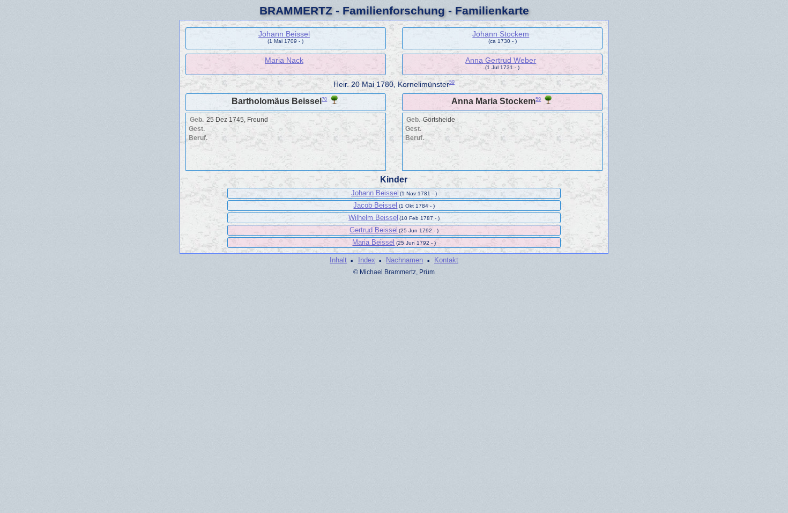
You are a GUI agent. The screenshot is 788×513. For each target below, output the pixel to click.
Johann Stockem (500, 34)
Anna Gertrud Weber (500, 60)
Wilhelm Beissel (373, 218)
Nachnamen (404, 260)
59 (452, 82)
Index (366, 260)
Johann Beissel (284, 34)
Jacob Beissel (375, 205)
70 (324, 99)
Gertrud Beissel (374, 230)
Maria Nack (284, 60)
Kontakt (446, 260)
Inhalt (338, 260)
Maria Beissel (373, 242)
